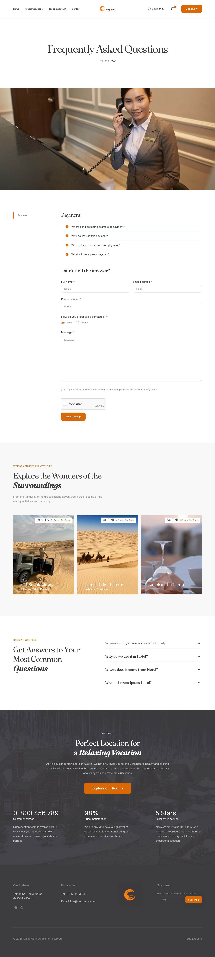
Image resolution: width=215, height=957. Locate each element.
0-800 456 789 (36, 813)
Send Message (73, 416)
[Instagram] (21, 907)
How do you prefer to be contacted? (84, 316)
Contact (76, 9)
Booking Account (57, 9)
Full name (68, 281)
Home (16, 9)
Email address (142, 281)
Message (67, 332)
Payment (23, 215)
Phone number (71, 299)
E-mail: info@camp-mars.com (79, 901)
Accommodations (34, 9)
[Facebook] (15, 907)
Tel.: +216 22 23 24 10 (74, 893)
